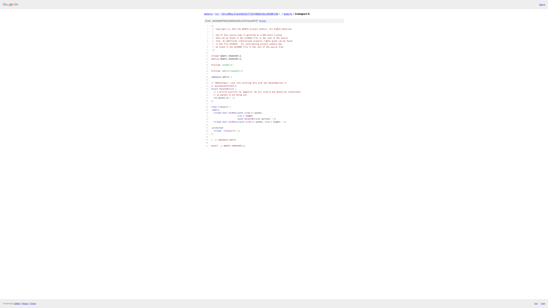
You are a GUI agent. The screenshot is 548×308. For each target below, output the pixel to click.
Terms (33, 303)
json (543, 303)
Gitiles (17, 303)
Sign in (542, 4)
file (262, 21)
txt (536, 303)
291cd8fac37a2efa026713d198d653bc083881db (249, 14)
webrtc (208, 14)
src (217, 14)
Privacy (25, 303)
